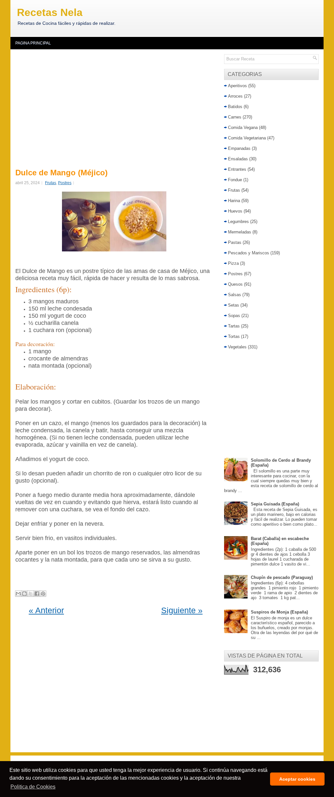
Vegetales (237, 346)
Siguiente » (182, 610)
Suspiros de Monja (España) (279, 612)
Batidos (235, 106)
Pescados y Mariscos (248, 252)
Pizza (233, 263)
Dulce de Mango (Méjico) (61, 173)
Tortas (234, 336)
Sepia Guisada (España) (275, 504)
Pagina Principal (33, 43)
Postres (64, 183)
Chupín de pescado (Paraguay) (282, 577)
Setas (233, 305)
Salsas (234, 294)
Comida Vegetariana (247, 137)
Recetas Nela (50, 12)
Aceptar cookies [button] (297, 779)
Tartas (234, 326)
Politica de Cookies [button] (32, 786)
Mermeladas (239, 232)
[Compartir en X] (30, 593)
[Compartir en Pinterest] (43, 593)
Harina (234, 200)
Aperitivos (237, 85)
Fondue (235, 179)
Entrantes (237, 169)
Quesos (235, 284)
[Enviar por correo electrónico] (18, 593)
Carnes (234, 117)
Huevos (235, 211)
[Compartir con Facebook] (37, 593)
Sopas (234, 315)
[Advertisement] (115, 107)
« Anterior (46, 610)
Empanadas (239, 148)
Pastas (234, 242)
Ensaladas (238, 158)
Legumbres (238, 221)
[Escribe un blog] (24, 593)
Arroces (235, 96)
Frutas (50, 183)
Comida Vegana (243, 127)
